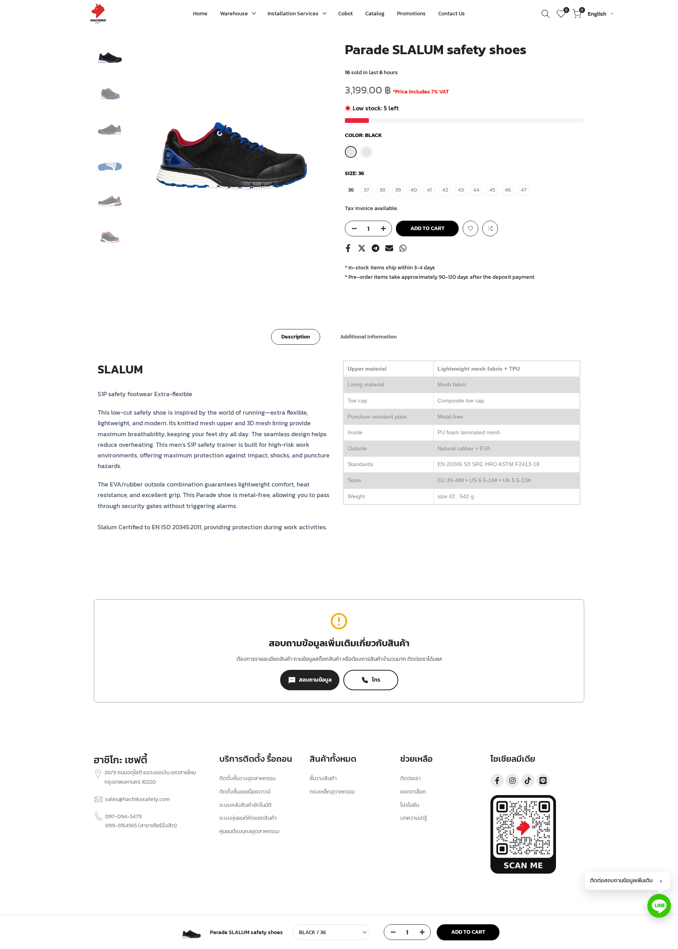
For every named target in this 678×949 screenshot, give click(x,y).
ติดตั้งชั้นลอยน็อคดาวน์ (244, 792)
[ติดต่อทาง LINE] (659, 906)
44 (476, 190)
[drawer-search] (545, 13)
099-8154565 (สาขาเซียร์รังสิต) (141, 825)
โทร (376, 680)
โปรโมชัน (409, 805)
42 (445, 190)
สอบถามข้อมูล (315, 680)
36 (351, 190)
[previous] (145, 141)
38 (382, 190)
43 (461, 190)
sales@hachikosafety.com (137, 799)
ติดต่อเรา (410, 778)
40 (413, 190)
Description (295, 337)
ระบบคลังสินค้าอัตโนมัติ (245, 805)
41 (429, 190)
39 (398, 190)
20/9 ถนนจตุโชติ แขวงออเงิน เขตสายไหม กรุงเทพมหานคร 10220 (150, 777)
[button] (470, 228)
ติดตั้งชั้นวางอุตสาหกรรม (247, 778)
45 (492, 190)
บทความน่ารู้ (413, 818)
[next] (317, 141)
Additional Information (368, 337)
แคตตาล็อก (413, 792)
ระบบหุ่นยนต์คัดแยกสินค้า (248, 818)
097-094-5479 (123, 816)
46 (508, 190)
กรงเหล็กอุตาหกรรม (332, 792)
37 (366, 190)
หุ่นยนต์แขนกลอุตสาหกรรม (249, 831)
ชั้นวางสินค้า (323, 778)
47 (524, 190)
